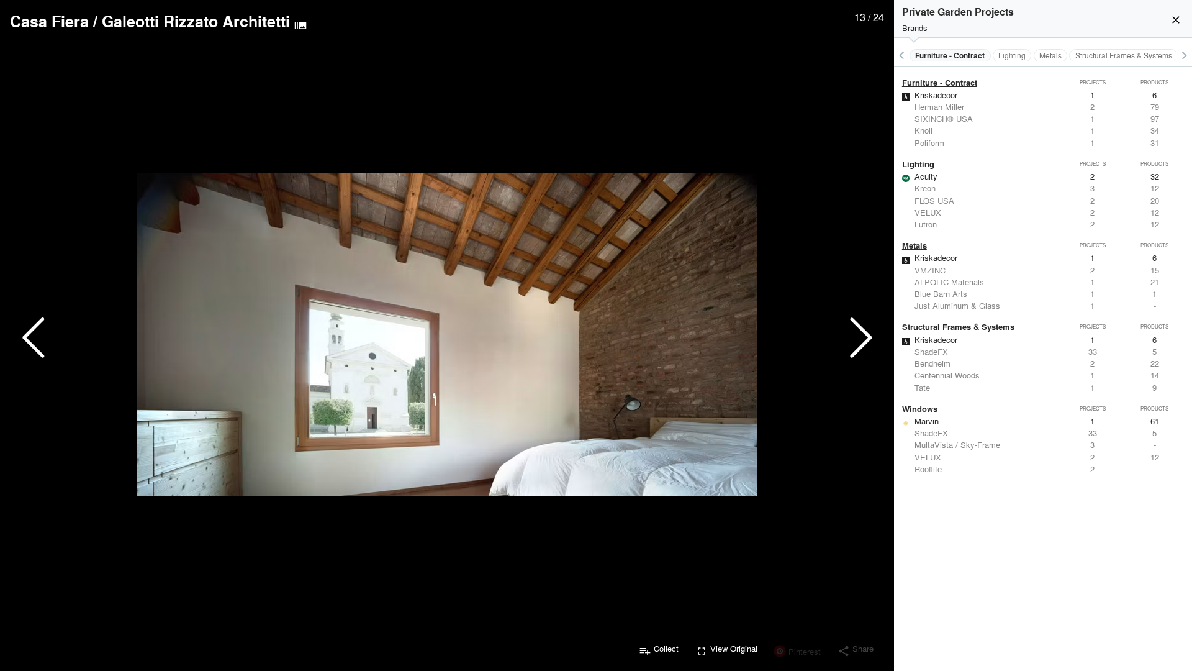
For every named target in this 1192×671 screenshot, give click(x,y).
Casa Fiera (49, 21)
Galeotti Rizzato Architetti (196, 21)
